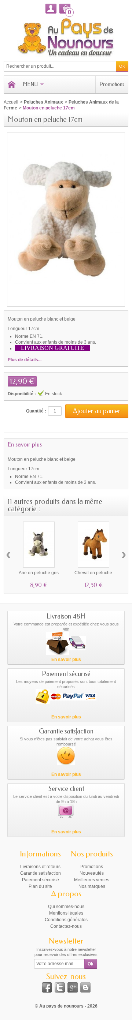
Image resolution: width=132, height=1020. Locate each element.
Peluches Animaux (43, 102)
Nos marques (91, 886)
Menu (30, 84)
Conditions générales (66, 919)
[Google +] (72, 987)
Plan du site (40, 886)
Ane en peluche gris (39, 572)
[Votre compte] (51, 8)
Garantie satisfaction (40, 873)
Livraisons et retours (40, 866)
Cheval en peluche (93, 572)
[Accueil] (11, 84)
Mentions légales (66, 913)
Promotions (111, 84)
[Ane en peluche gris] (39, 545)
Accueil (11, 102)
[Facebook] (47, 987)
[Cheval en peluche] (93, 545)
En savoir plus (25, 444)
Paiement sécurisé (40, 879)
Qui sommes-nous (66, 906)
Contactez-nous (66, 926)
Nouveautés (92, 873)
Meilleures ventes (91, 879)
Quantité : (36, 411)
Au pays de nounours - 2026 (68, 1006)
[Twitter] (60, 987)
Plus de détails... (24, 359)
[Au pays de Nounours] (66, 36)
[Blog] (85, 987)
